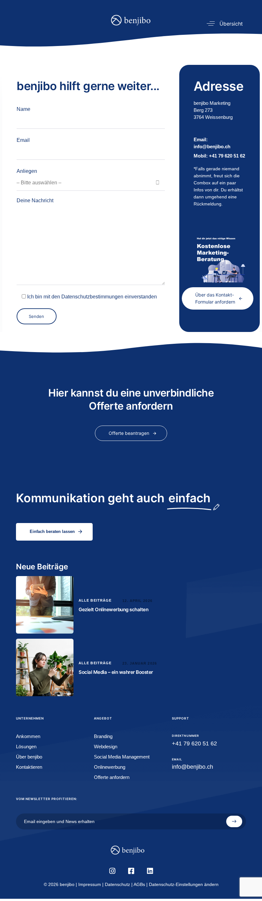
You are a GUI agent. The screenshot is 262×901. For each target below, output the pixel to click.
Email (23, 140)
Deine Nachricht (35, 200)
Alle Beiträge (95, 600)
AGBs (139, 884)
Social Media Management (122, 756)
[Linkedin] (149, 870)
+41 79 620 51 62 (219, 155)
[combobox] (91, 183)
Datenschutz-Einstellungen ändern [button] (184, 884)
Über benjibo (29, 756)
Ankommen (28, 736)
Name (23, 109)
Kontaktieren (29, 767)
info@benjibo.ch (192, 767)
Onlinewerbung (109, 767)
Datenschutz (117, 884)
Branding (103, 736)
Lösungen (26, 746)
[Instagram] (112, 870)
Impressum (89, 884)
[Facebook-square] (131, 870)
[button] (222, 23)
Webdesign (105, 746)
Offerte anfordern (111, 777)
